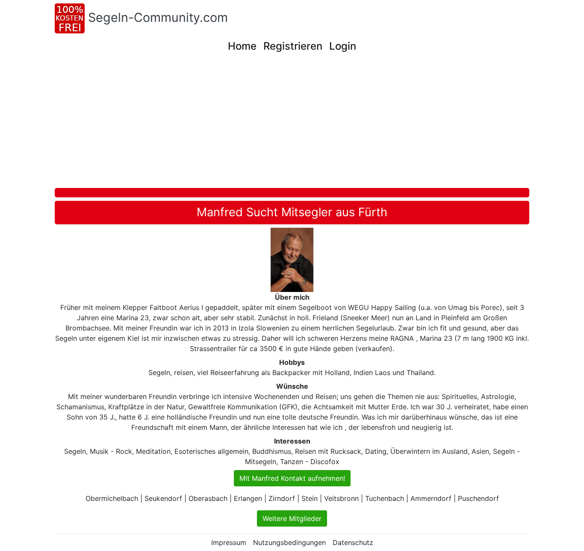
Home (242, 46)
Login (342, 46)
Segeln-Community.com (158, 17)
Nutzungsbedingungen (289, 542)
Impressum (228, 542)
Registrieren (292, 46)
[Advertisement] (311, 124)
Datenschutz (353, 542)
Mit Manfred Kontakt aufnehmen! (292, 478)
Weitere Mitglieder (292, 518)
